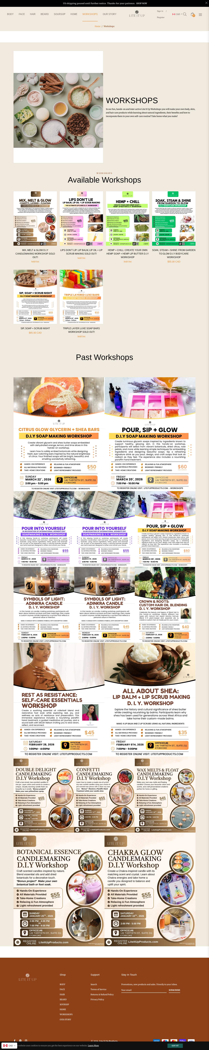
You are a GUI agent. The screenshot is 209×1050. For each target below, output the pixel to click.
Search (94, 984)
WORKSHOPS (66, 1014)
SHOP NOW (141, 3)
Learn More (93, 1045)
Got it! (175, 1046)
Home (97, 26)
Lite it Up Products (108, 1041)
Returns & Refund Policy (102, 994)
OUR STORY (65, 1019)
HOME (63, 1009)
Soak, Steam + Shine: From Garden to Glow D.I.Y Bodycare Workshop (173, 253)
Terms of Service (98, 989)
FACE (62, 989)
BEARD (63, 999)
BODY (62, 984)
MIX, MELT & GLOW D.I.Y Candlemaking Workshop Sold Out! (35, 253)
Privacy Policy (97, 999)
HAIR (62, 994)
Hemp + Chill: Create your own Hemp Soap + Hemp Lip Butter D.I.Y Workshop (127, 253)
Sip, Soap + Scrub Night (35, 328)
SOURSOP (64, 1004)
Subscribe (174, 990)
